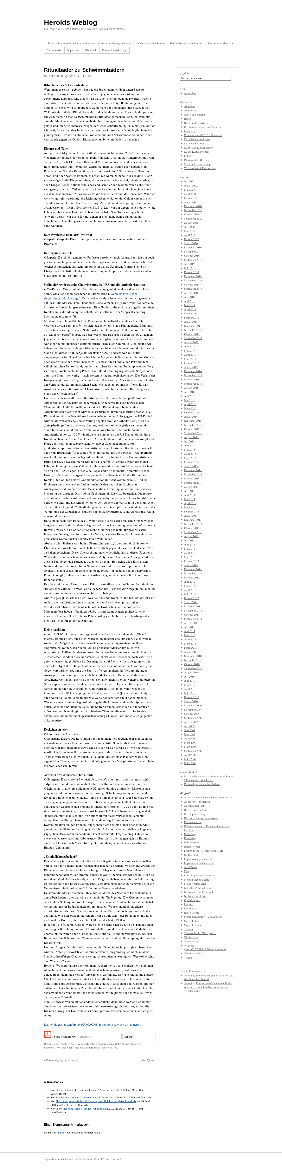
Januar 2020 (191, 243)
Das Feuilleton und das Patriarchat (203, 127)
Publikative (190, 908)
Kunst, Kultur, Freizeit (196, 151)
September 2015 (193, 433)
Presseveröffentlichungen (198, 160)
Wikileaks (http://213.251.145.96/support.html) (205, 947)
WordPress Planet (193, 953)
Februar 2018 (191, 317)
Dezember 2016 (193, 371)
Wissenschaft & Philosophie (200, 168)
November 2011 (193, 610)
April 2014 (190, 503)
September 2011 (193, 619)
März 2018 (190, 313)
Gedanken (190, 131)
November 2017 (193, 330)
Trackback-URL (109, 1047)
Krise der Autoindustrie (197, 139)
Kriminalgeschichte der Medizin (202, 784)
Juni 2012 (189, 581)
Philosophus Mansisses (221, 43)
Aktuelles (189, 106)
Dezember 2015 (193, 421)
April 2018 (190, 309)
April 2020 (190, 235)
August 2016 (191, 388)
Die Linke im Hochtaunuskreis (201, 818)
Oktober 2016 (192, 379)
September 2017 (193, 338)
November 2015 (193, 425)
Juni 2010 (189, 680)
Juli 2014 (189, 491)
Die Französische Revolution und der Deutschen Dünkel (208, 977)
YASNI (188, 957)
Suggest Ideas (191, 921)
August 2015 (191, 437)
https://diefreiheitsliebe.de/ (199, 863)
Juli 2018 (189, 297)
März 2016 (190, 408)
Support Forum (192, 925)
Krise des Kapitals (194, 143)
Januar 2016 (191, 416)
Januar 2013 (191, 565)
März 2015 (190, 458)
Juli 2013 (189, 540)
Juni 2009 (189, 730)
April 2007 (190, 755)
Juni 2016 (189, 396)
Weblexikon (191, 937)
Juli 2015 (189, 441)
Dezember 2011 (193, 606)
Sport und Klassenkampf (197, 164)
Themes (188, 929)
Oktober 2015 (192, 429)
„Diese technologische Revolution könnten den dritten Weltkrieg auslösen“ (89, 43)
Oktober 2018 (192, 284)
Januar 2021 (191, 202)
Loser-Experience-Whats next (200, 875)
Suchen (185, 73)
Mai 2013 (189, 548)
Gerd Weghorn (192, 842)
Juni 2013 (189, 544)
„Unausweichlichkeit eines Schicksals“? (78, 1090)
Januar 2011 (191, 652)
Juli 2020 (189, 227)
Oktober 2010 (192, 664)
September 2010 (193, 668)
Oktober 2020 (192, 214)
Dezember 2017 (193, 326)
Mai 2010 (189, 685)
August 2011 (191, 623)
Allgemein (190, 110)
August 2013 (191, 536)
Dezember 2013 (193, 520)
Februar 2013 (191, 561)
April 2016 (190, 404)
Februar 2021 (191, 198)
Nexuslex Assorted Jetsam (198, 888)
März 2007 (190, 759)
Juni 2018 (189, 301)
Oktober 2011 (192, 614)
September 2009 (193, 718)
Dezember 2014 (193, 470)
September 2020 (193, 218)
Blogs (74, 1044)
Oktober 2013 (192, 528)
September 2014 (193, 482)
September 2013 (193, 532)
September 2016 (193, 383)
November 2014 (193, 474)
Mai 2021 (189, 189)
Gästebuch (91, 50)
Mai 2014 (189, 499)
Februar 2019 (191, 272)
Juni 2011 (189, 631)
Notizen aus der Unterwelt (198, 892)
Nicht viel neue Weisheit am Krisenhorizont (80, 1108)
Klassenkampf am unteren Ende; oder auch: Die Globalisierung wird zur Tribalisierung (208, 987)
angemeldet (63, 1132)
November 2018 (193, 280)
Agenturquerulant (194, 806)
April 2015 (190, 454)
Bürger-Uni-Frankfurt (196, 810)
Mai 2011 (189, 635)
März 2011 (190, 643)
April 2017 (190, 355)
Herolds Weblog (70, 22)
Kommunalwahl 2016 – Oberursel (203, 135)
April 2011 (190, 639)
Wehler (99, 697)
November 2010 (193, 660)
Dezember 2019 (193, 247)
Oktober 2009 (192, 713)
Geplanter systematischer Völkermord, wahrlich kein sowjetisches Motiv (96, 1101)
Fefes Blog (190, 834)
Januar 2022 (191, 185)
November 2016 (193, 375)
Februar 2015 (191, 462)
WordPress (66, 1159)
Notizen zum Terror (195, 896)
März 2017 (190, 359)
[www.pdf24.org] (47, 1036)
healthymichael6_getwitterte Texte (203, 850)
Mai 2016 (189, 400)
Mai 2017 (189, 350)
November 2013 (193, 524)
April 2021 (190, 194)
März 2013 (190, 557)
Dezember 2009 (193, 705)
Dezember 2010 (193, 656)
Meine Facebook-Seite (196, 879)
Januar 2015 (191, 466)
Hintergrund (191, 855)
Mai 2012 (189, 586)
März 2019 (190, 268)
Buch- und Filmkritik (196, 123)
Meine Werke (54, 50)
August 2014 (191, 487)
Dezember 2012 (193, 569)
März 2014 (190, 507)
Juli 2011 (189, 627)
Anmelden (190, 93)
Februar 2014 (191, 511)
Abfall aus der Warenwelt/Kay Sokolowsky (208, 797)
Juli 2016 (189, 392)
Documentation (192, 822)
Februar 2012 (191, 598)
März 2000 (190, 763)
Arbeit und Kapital (194, 114)
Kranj (187, 871)
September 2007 (193, 751)
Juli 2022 (189, 181)
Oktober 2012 (192, 577)
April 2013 (190, 553)
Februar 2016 (191, 412)
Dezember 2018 (193, 276)
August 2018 (191, 293)
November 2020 (193, 210)
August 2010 (191, 672)
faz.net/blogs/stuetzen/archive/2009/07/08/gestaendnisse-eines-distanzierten (92, 1024)
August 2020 (191, 222)
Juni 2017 (189, 346)
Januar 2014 (191, 515)
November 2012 (193, 573)
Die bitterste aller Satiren (151, 43)
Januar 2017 (191, 367)
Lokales (188, 156)
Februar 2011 (191, 647)
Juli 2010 (189, 676)
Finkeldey (190, 838)
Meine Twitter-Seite (195, 883)
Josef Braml (190, 867)
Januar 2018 (191, 321)
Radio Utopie (191, 912)
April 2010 (190, 689)
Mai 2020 (189, 231)
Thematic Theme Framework (108, 1159)
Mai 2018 (189, 305)
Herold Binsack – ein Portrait (186, 43)
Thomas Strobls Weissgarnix (200, 933)
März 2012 (190, 594)
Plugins (188, 904)
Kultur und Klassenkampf (198, 147)
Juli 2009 (189, 726)
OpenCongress (192, 900)
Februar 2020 (191, 239)
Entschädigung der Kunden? (61, 1060)
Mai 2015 (189, 449)
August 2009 (191, 722)
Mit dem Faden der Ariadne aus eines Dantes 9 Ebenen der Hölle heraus (209, 778)
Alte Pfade (148, 1060)
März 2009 (190, 742)
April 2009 (190, 738)
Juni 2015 (189, 445)
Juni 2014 (189, 495)
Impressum (73, 50)
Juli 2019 (189, 264)
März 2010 (190, 693)
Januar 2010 (191, 701)
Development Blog (194, 814)
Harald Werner (192, 846)
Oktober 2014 (192, 478)
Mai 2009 (189, 734)
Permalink (127, 1044)
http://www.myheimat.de (198, 859)
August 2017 (191, 342)
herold (54, 76)
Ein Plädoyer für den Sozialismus (74, 1097)
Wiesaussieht (191, 941)
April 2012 (190, 590)
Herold (188, 975)
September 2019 (193, 260)
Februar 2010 (191, 697)
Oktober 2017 (192, 334)
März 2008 (190, 747)
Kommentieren (52, 1047)
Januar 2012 (191, 602)
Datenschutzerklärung (114, 50)
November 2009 (193, 709)
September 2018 (193, 288)
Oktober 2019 (192, 255)
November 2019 (193, 251)
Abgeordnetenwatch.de (197, 801)
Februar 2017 (191, 363)
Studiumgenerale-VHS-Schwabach (203, 917)
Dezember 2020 (193, 206)
